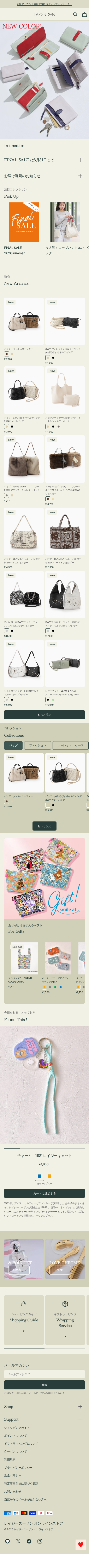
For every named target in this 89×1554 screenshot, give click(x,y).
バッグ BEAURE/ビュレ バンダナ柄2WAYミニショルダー (22, 560)
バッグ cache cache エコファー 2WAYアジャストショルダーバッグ (21, 488)
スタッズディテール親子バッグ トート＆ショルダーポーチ (63, 419)
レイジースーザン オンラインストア (33, 1529)
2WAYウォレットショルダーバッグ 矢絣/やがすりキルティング (63, 350)
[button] (4, 14)
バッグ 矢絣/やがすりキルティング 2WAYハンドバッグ (22, 419)
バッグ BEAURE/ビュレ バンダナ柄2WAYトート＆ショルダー (63, 560)
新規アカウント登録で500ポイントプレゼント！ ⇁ (44, 4)
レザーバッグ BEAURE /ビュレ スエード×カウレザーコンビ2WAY (62, 692)
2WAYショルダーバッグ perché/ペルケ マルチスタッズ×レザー (62, 623)
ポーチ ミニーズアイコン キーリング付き (56, 980)
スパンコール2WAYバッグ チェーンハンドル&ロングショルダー (22, 623)
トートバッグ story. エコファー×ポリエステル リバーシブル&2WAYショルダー (62, 490)
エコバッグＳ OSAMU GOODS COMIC (20, 980)
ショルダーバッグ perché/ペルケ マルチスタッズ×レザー (22, 692)
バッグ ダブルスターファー (18, 348)
